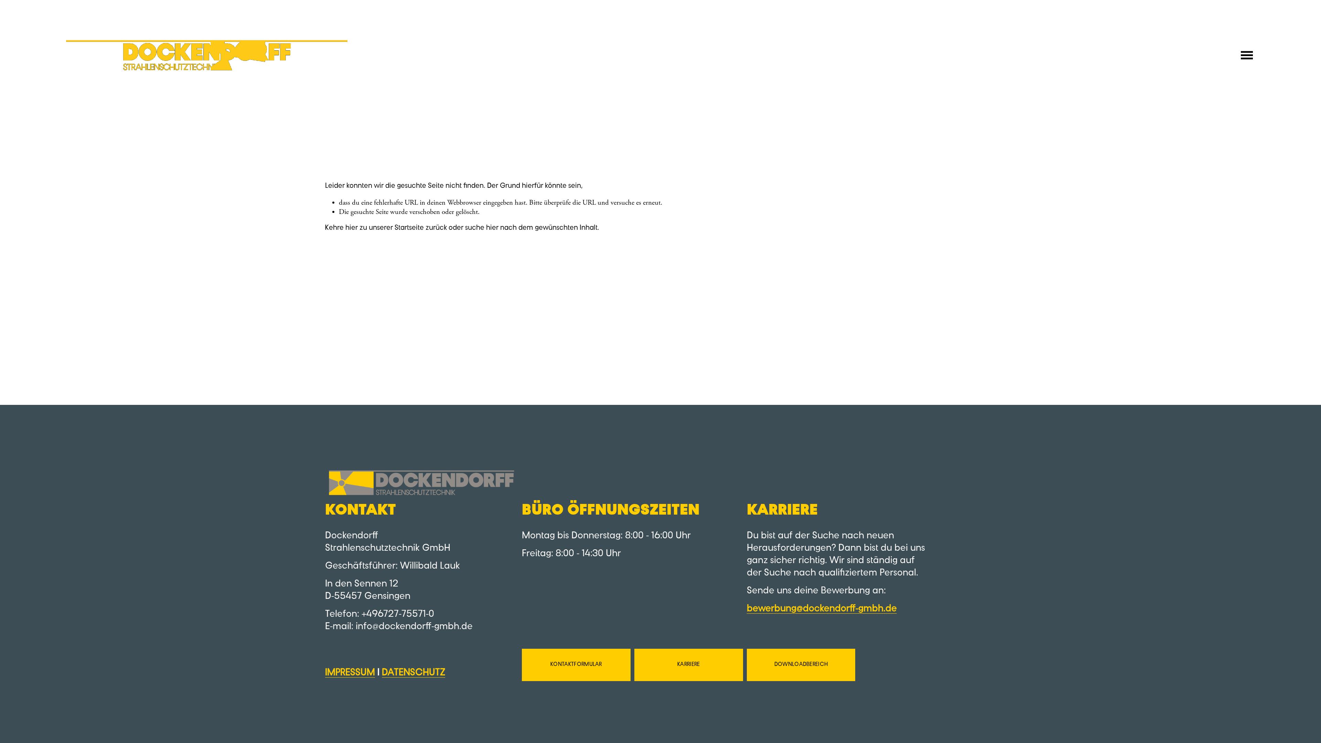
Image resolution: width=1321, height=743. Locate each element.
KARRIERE (688, 664)
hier (351, 227)
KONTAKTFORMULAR (576, 664)
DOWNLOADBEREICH (801, 664)
